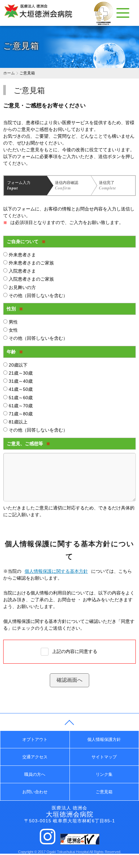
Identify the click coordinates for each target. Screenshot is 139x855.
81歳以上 (17, 421)
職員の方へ (34, 774)
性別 (15, 308)
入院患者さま (21, 270)
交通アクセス (35, 756)
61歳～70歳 (20, 405)
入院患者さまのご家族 (30, 279)
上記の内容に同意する (74, 651)
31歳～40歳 (20, 381)
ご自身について (26, 241)
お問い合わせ (35, 791)
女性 (12, 330)
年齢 (15, 351)
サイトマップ (104, 756)
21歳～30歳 (20, 373)
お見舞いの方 (21, 287)
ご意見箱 (104, 791)
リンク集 (104, 774)
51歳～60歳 (20, 397)
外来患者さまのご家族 (30, 262)
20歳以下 (17, 365)
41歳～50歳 (20, 389)
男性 (12, 322)
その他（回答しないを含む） (37, 295)
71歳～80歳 (20, 413)
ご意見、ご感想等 (28, 443)
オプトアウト (35, 739)
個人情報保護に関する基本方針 (56, 571)
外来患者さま (21, 254)
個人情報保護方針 (104, 739)
